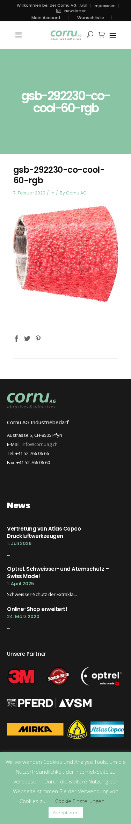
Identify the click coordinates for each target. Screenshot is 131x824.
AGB (83, 6)
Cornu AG (76, 193)
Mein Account (46, 18)
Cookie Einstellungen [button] (79, 800)
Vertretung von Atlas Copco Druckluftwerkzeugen (44, 532)
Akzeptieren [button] (66, 812)
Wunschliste (90, 18)
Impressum (105, 6)
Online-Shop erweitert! (37, 609)
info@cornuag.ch (40, 444)
